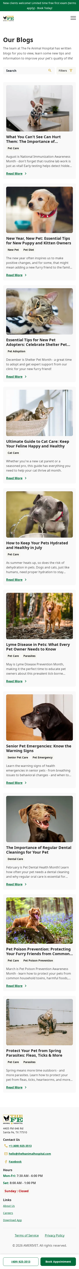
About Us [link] (9, 1206)
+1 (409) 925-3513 (20, 1146)
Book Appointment (58, 1261)
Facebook (15, 1161)
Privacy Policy (54, 1235)
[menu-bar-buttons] (73, 18)
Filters (63, 70)
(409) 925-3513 (20, 1261)
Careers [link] (8, 1213)
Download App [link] (12, 1220)
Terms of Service (27, 1235)
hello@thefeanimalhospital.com (30, 1153)
